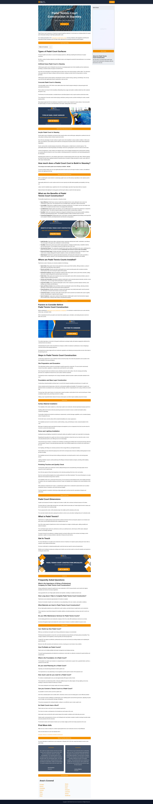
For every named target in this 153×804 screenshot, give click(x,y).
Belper (41, 795)
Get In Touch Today (65, 42)
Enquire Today (64, 625)
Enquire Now (64, 400)
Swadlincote (67, 795)
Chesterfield (49, 734)
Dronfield (55, 734)
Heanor (41, 794)
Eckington (40, 734)
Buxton (66, 785)
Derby (66, 787)
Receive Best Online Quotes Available (64, 128)
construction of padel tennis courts (59, 37)
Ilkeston (66, 783)
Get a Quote (63, 24)
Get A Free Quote (64, 775)
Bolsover (45, 734)
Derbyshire (67, 789)
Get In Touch (103, 51)
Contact (112, 2)
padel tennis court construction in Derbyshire (56, 310)
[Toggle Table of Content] (50, 47)
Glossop (67, 793)
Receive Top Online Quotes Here (64, 174)
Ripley (41, 792)
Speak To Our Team (64, 495)
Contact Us (64, 576)
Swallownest (60, 734)
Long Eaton (67, 791)
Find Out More (64, 300)
